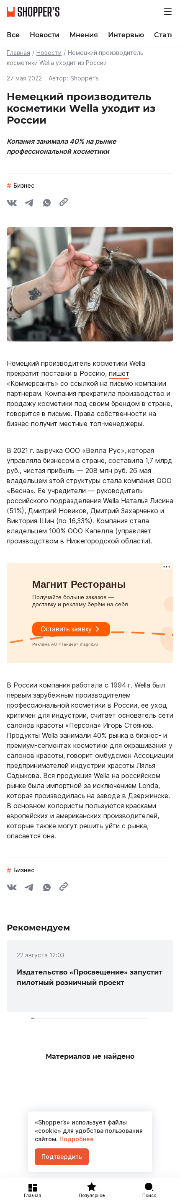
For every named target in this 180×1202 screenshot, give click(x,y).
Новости (49, 52)
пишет (119, 373)
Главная (18, 52)
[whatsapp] (47, 204)
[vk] (12, 204)
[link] (90, 976)
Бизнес (23, 185)
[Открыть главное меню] (168, 11)
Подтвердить (61, 1156)
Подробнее (76, 1139)
